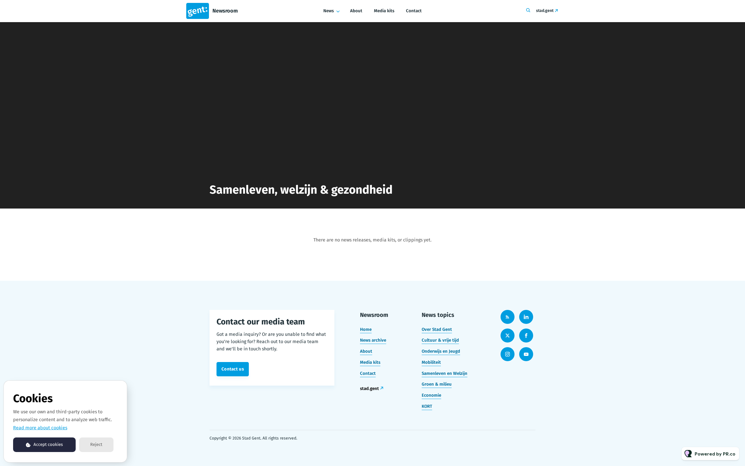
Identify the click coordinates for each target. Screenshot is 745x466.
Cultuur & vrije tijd (440, 340)
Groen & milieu (437, 384)
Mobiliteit (431, 362)
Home (366, 329)
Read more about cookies (40, 427)
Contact (414, 10)
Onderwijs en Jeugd (441, 351)
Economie (431, 395)
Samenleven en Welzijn (444, 373)
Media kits (384, 10)
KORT (427, 406)
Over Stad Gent (437, 329)
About (356, 10)
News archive (373, 340)
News (328, 10)
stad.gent (545, 10)
